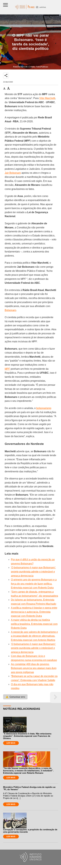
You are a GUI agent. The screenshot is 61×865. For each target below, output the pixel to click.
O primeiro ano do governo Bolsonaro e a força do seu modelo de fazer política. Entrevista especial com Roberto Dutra (34, 583)
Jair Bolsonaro (13, 172)
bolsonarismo (43, 408)
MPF (7, 369)
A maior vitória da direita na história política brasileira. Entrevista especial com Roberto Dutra (34, 624)
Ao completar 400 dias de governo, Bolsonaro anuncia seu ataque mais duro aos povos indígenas (33, 668)
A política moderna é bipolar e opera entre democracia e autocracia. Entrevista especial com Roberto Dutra (34, 611)
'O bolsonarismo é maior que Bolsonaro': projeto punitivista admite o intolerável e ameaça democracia (33, 571)
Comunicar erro (15, 697)
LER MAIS (10, 743)
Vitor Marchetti (47, 98)
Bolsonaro (10, 310)
